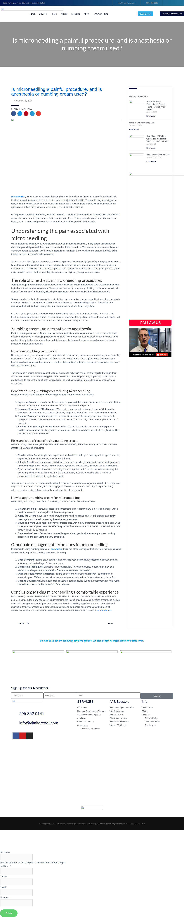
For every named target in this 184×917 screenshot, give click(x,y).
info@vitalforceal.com (38, 723)
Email (3, 887)
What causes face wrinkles (158, 155)
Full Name (5, 866)
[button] (13, 113)
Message (4, 897)
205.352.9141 (31, 713)
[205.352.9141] (16, 714)
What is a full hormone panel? (142, 123)
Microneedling (18, 196)
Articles (64, 14)
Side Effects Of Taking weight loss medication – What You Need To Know (157, 138)
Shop (54, 14)
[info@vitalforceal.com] (16, 723)
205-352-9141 (104, 610)
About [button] (86, 14)
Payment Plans (101, 14)
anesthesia (56, 549)
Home (32, 14)
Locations (75, 14)
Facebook (5, 852)
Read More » (151, 116)
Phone (3, 876)
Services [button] (43, 14)
